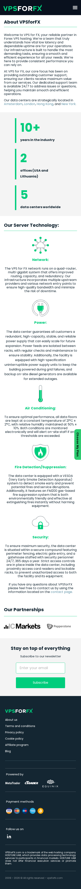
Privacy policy (14, 732)
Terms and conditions (20, 726)
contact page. (62, 592)
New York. (68, 104)
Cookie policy (14, 739)
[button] (75, 7)
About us (11, 720)
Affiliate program (17, 745)
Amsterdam (13, 104)
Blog (8, 751)
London (29, 104)
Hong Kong (45, 104)
